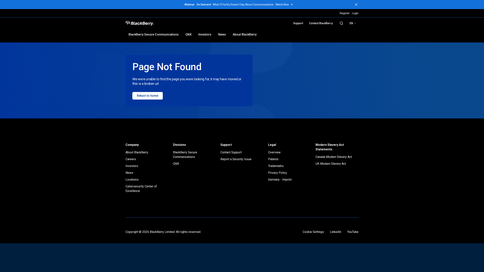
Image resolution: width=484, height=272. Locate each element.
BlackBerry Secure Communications (154, 34)
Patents (273, 159)
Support (298, 23)
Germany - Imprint (280, 179)
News (222, 34)
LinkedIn (335, 232)
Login (355, 13)
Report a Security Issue (235, 159)
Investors (204, 34)
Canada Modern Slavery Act (334, 157)
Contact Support (231, 152)
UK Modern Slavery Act (331, 163)
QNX (188, 34)
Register (345, 13)
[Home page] (166, 23)
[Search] (341, 23)
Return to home (147, 95)
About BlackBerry (245, 34)
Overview (274, 152)
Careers (131, 159)
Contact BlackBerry (321, 23)
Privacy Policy (277, 173)
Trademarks (276, 166)
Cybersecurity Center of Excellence (141, 189)
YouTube (352, 232)
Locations (132, 179)
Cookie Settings (313, 232)
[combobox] (353, 23)
